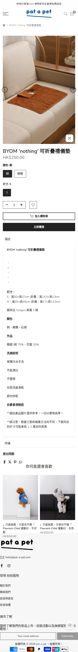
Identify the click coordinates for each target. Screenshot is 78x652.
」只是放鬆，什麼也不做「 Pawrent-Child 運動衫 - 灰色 (57, 526)
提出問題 (8, 454)
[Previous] (5, 90)
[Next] (73, 90)
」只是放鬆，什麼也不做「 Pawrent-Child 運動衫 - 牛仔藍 (20, 528)
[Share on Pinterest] (15, 462)
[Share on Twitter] (10, 462)
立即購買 (39, 227)
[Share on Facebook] (4, 462)
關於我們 (5, 585)
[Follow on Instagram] (9, 565)
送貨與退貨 (6, 598)
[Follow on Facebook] (1, 565)
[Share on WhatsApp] (20, 462)
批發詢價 (5, 605)
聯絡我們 (5, 592)
